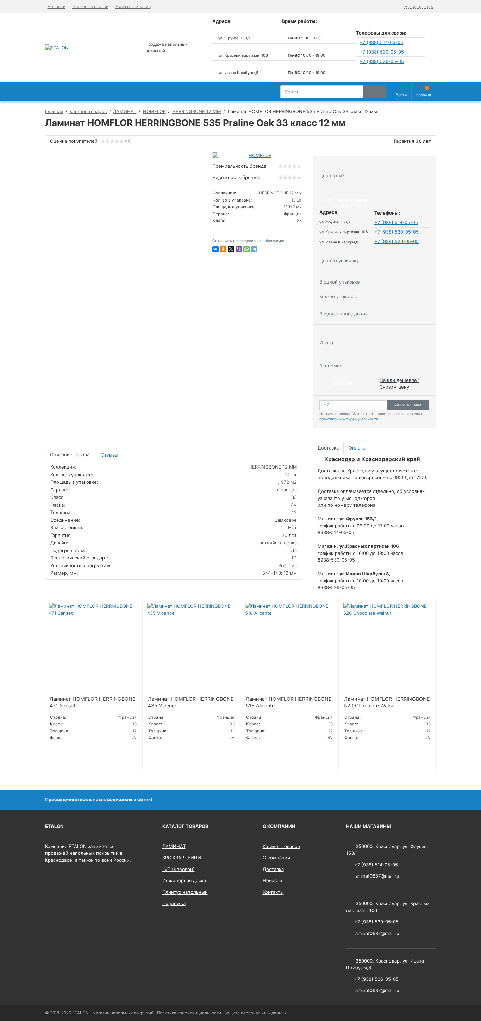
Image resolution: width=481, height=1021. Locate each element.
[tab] (110, 455)
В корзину (344, 383)
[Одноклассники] (223, 249)
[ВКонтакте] (215, 249)
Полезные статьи (90, 6)
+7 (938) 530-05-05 (382, 52)
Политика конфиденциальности (189, 1012)
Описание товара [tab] (69, 454)
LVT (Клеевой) (178, 869)
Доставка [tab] (328, 448)
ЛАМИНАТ (174, 846)
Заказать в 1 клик (408, 405)
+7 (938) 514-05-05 (381, 42)
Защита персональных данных (255, 1012)
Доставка (273, 869)
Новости (56, 6)
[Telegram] (254, 249)
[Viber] (239, 249)
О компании (276, 857)
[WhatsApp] (246, 249)
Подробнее (65, 756)
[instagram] (430, 799)
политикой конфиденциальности (348, 419)
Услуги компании (133, 6)
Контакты (273, 892)
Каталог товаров (281, 846)
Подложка (174, 903)
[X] (231, 249)
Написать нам (419, 6)
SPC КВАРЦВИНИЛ (183, 857)
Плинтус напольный (185, 892)
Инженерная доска (184, 880)
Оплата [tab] (357, 448)
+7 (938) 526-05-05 (382, 61)
